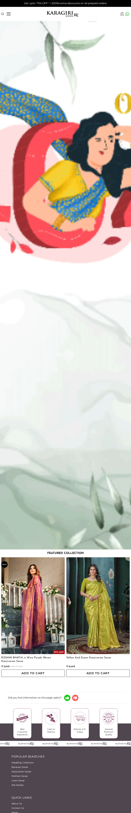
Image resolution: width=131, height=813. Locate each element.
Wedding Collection (23, 762)
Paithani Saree (20, 776)
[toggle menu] (8, 14)
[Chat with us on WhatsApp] (127, 14)
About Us (17, 803)
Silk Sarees (17, 785)
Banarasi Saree (20, 767)
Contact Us (18, 808)
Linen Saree (18, 780)
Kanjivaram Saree (21, 771)
